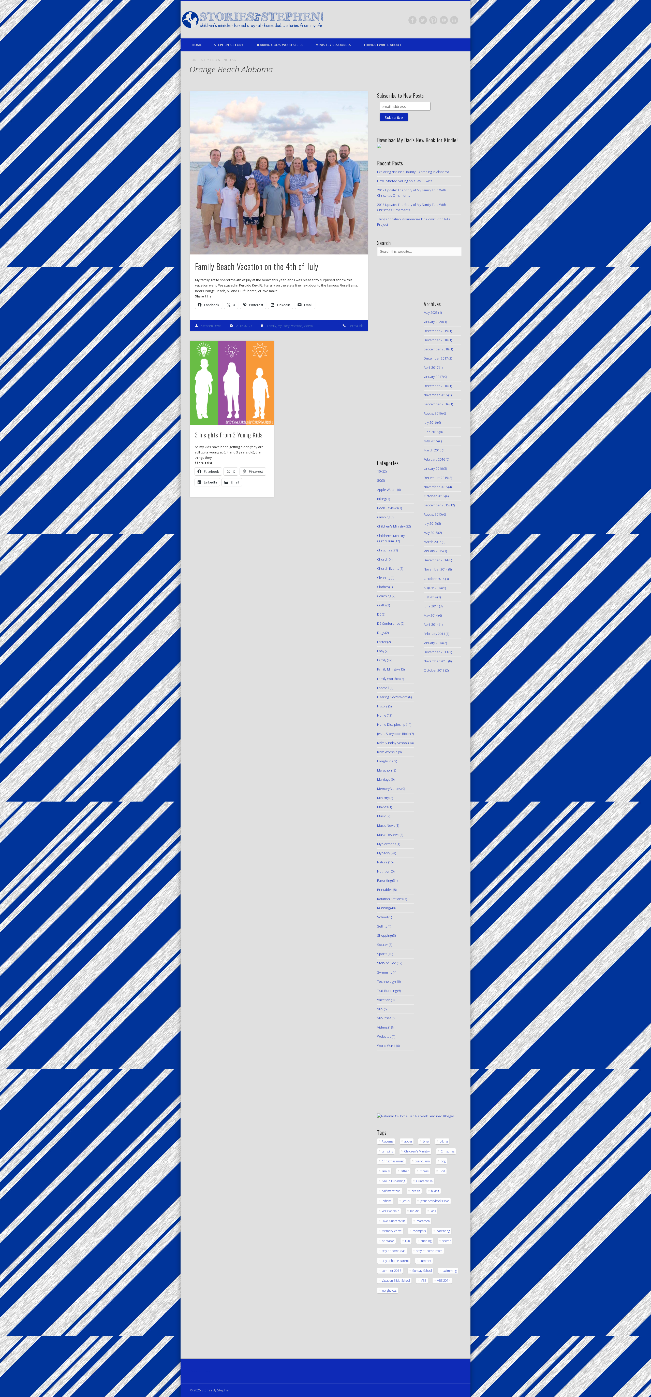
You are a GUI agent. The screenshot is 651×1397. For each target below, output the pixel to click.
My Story (284, 326)
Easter (382, 641)
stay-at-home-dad (394, 1251)
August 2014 (433, 588)
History (382, 706)
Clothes (383, 587)
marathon (423, 1221)
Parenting (384, 880)
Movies (382, 807)
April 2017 (431, 367)
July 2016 (430, 422)
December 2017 (436, 358)
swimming (450, 1270)
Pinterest (433, 20)
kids (433, 1211)
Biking (381, 498)
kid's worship (390, 1211)
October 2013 (434, 670)
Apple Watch (386, 489)
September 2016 (436, 404)
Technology (386, 981)
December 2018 (436, 340)
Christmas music (393, 1161)
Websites (384, 1036)
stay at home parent (395, 1261)
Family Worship (388, 678)
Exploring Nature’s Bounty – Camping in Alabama (413, 171)
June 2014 (431, 606)
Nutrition (383, 871)
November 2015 (436, 486)
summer (426, 1261)
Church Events (388, 568)
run (407, 1241)
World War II (386, 1045)
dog (443, 1161)
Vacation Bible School (396, 1280)
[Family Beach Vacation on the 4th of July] (279, 172)
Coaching (384, 596)
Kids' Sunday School (392, 742)
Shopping (384, 935)
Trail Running (387, 990)
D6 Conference (388, 623)
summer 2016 (391, 1270)
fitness (424, 1171)
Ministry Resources (333, 44)
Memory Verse (392, 1231)
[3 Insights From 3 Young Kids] (232, 383)
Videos (308, 326)
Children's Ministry (391, 526)
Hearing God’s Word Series (279, 44)
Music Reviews (388, 834)
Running (383, 908)
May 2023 (431, 312)
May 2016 (431, 441)
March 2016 (432, 450)
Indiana (387, 1201)
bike (426, 1141)
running (426, 1241)
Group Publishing (393, 1181)
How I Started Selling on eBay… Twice (405, 181)
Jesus (406, 1201)
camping (387, 1151)
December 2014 (436, 560)
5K (379, 480)
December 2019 (436, 331)
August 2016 (433, 413)
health (415, 1191)
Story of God (386, 963)
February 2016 (434, 459)
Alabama (387, 1141)
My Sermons (386, 844)
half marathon (391, 1191)
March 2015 (432, 541)
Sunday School (422, 1270)
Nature (382, 862)
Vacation (296, 326)
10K (379, 471)
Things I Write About (382, 44)
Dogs (380, 632)
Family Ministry (388, 669)
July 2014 (430, 597)
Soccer (382, 944)
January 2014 (433, 642)
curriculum (422, 1161)
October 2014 (434, 578)
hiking (435, 1191)
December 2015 (436, 477)
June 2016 (431, 432)
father (405, 1171)
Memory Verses (389, 788)
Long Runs (385, 761)
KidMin (415, 1211)
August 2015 (433, 514)
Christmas (384, 550)
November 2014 (436, 569)
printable (388, 1241)
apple (408, 1141)
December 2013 (436, 652)
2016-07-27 (244, 326)
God (442, 1171)
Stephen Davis (211, 326)
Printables (384, 889)
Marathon (384, 770)
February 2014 (434, 633)
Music (381, 816)
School (382, 917)
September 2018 (436, 349)
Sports (382, 953)
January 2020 (433, 321)
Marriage (383, 779)
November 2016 (436, 395)
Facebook (412, 20)
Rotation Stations (390, 898)
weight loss (389, 1290)
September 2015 (436, 505)
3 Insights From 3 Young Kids (229, 434)
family (386, 1171)
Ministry (383, 797)
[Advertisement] (392, 371)
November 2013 (436, 661)
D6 (379, 614)
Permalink (356, 326)
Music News (386, 825)
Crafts (381, 605)
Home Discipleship (391, 724)
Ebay (380, 651)
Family (271, 326)
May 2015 (431, 532)
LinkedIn (454, 20)
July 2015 (430, 523)
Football (383, 688)
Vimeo (444, 20)
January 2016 (433, 468)
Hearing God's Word (392, 697)
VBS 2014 (384, 1018)
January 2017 (433, 376)
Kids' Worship (387, 752)
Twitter (423, 20)
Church (382, 559)
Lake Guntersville (394, 1221)
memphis (419, 1231)
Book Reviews (387, 508)
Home (197, 44)
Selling (382, 926)
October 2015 (434, 496)
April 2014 (431, 624)
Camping (383, 517)
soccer (446, 1241)
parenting (443, 1231)
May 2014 (431, 615)
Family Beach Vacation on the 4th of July (256, 266)
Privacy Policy (200, 1371)
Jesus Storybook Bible (393, 733)
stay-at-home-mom (429, 1251)
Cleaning (383, 577)
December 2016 (436, 385)
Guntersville (424, 1181)
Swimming (384, 972)
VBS (380, 1009)
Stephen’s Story (228, 44)
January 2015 (433, 551)
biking (444, 1141)
